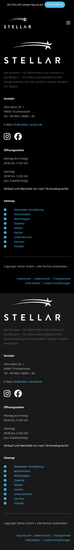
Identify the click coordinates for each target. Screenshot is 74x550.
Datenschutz (42, 278)
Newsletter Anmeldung (29, 209)
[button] (68, 22)
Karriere (19, 242)
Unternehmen (23, 237)
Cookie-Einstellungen (56, 283)
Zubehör (19, 223)
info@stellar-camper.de (27, 124)
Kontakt (19, 246)
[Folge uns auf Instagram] (7, 136)
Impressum (24, 278)
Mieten (18, 228)
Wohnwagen (22, 219)
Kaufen (18, 232)
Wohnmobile (22, 214)
